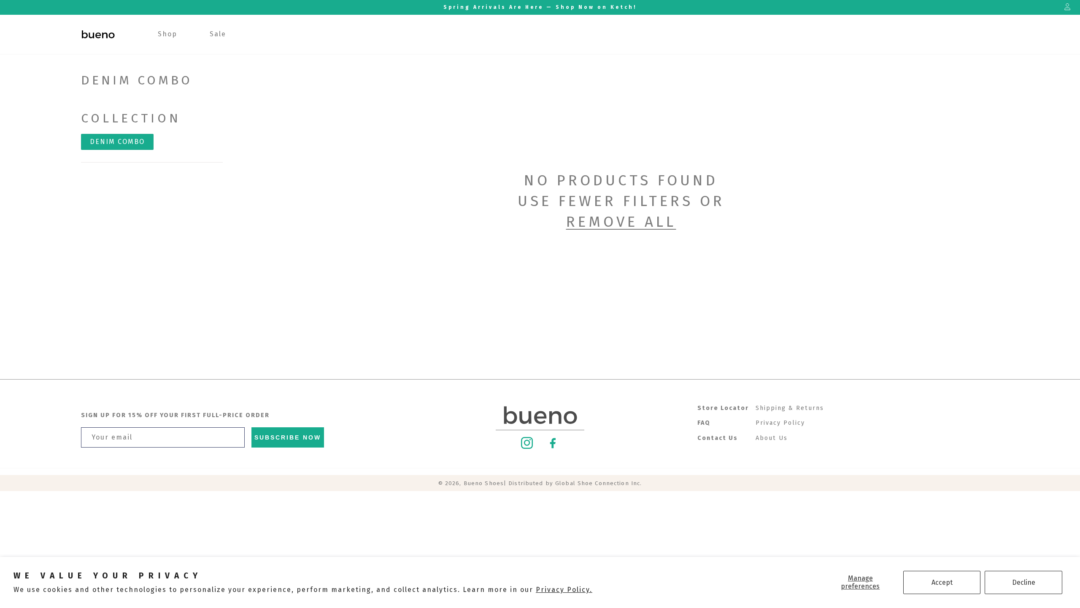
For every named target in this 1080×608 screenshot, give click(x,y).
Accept (942, 582)
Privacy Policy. (564, 590)
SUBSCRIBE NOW (287, 437)
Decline (1023, 582)
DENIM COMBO (117, 142)
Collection (131, 118)
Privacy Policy (780, 422)
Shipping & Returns (790, 408)
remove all (621, 222)
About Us (772, 438)
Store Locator (723, 408)
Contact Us (717, 438)
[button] (168, 34)
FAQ (703, 422)
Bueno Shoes (484, 483)
